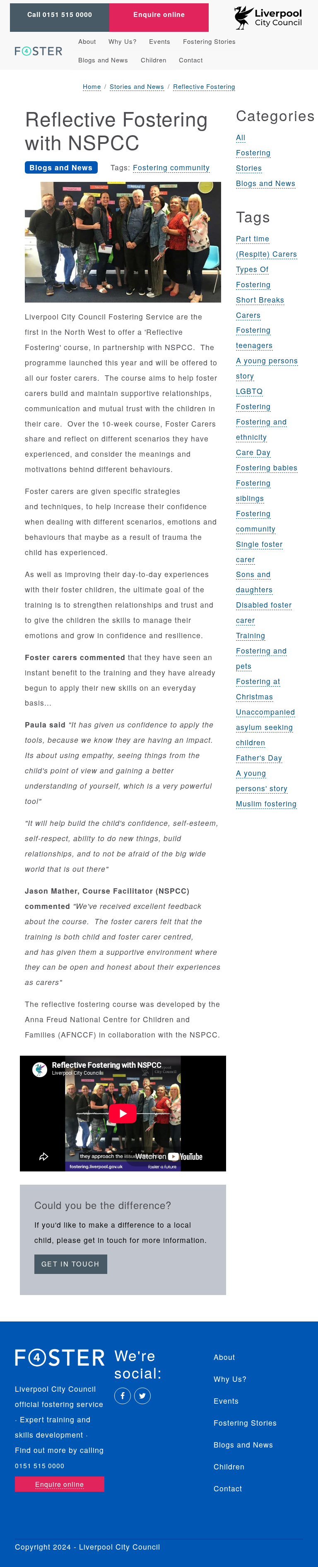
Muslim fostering (266, 803)
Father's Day (259, 757)
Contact (191, 59)
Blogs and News (103, 59)
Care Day (253, 452)
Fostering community (171, 167)
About (87, 41)
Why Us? (122, 41)
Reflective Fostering (204, 86)
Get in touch (70, 1264)
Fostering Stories (209, 41)
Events (160, 41)
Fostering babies (267, 467)
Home (92, 86)
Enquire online (159, 14)
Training (250, 635)
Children (153, 59)
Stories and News (137, 86)
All (241, 137)
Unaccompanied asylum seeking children (265, 726)
